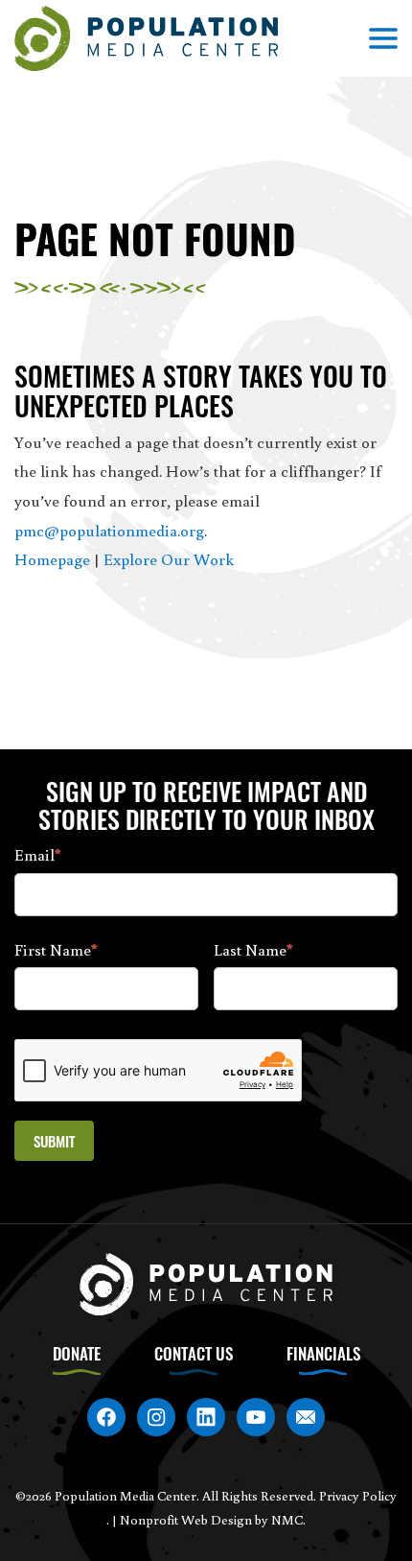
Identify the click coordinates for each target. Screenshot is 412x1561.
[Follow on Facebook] (106, 1417)
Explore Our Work (168, 559)
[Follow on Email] (305, 1417)
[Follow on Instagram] (156, 1417)
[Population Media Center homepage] (146, 39)
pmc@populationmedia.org (109, 530)
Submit (54, 1140)
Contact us (193, 1353)
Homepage (52, 559)
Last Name (253, 949)
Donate (77, 1353)
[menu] (383, 38)
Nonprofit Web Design (186, 1519)
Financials (323, 1353)
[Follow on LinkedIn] (206, 1417)
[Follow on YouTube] (256, 1417)
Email (37, 854)
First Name (56, 949)
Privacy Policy (358, 1495)
